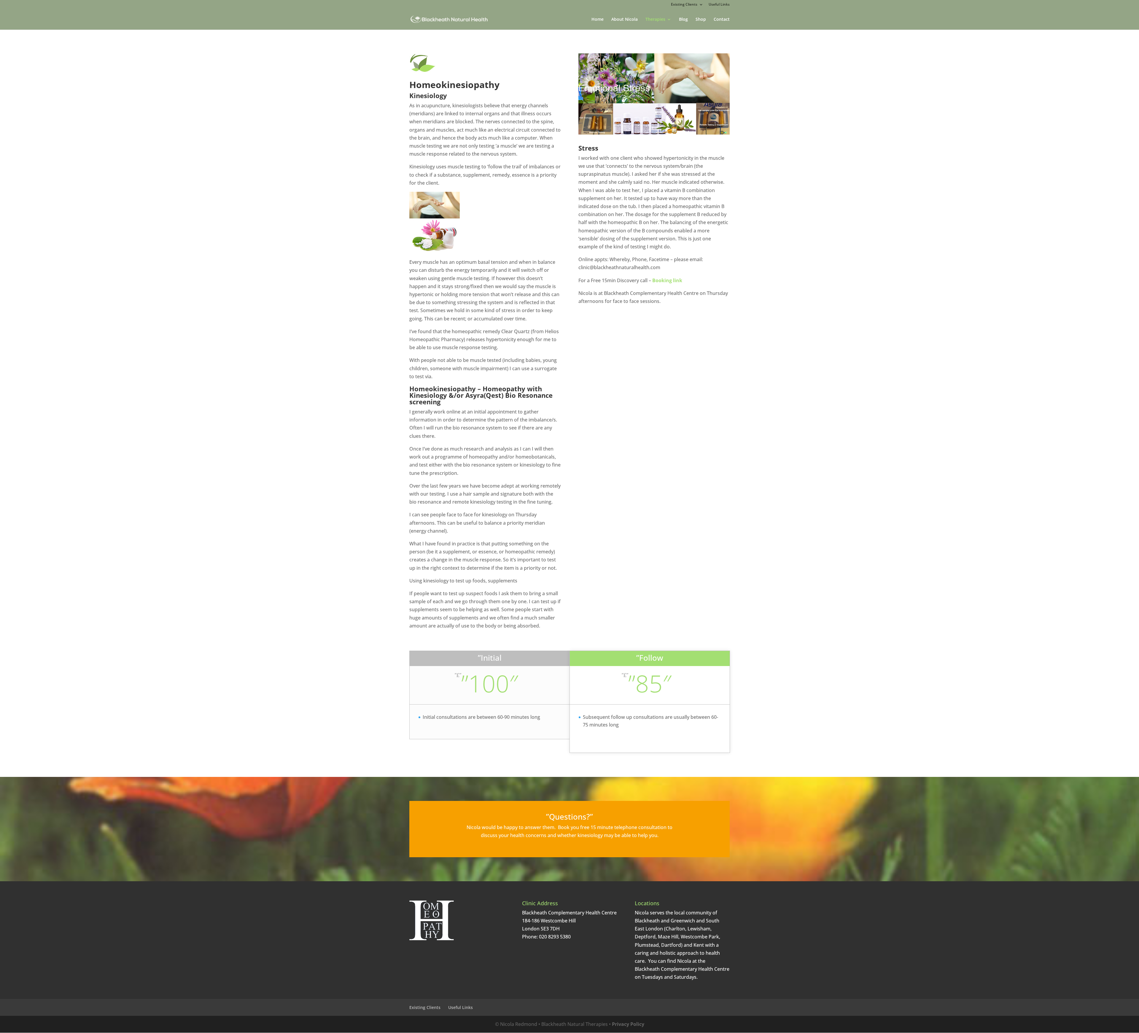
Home (597, 19)
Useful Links (719, 5)
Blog (683, 19)
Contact (722, 19)
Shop (701, 19)
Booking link (667, 280)
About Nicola (624, 19)
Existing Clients (684, 5)
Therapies (655, 19)
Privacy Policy (628, 1024)
